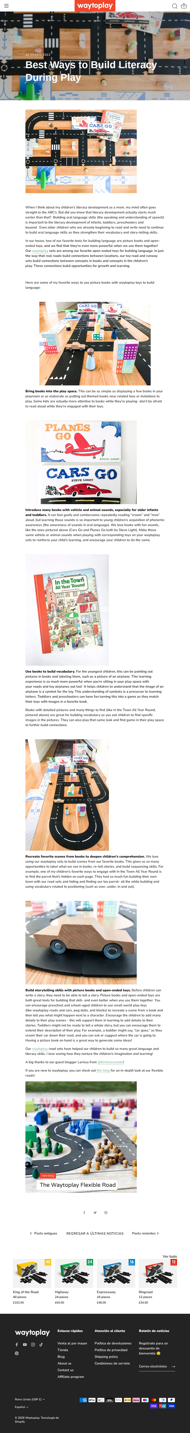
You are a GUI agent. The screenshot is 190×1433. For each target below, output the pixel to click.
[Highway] (74, 1273)
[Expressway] (116, 1273)
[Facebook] (17, 1344)
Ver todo (170, 1256)
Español (20, 1407)
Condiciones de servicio (112, 1363)
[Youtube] (25, 1344)
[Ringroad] (158, 1273)
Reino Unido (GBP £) (28, 1399)
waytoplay (40, 251)
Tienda (63, 1350)
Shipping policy (106, 1356)
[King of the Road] (32, 1273)
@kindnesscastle (110, 1062)
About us (64, 1363)
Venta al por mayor (72, 1343)
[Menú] (6, 6)
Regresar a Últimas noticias (94, 1233)
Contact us (66, 1370)
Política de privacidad (111, 1350)
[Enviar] (173, 1366)
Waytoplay (32, 1418)
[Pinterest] (17, 1353)
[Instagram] (33, 1344)
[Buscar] (175, 6)
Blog (61, 1356)
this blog (103, 1070)
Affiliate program (71, 1376)
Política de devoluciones (113, 1343)
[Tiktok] (41, 1344)
